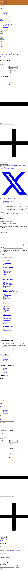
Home (4, 10)
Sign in (2, 430)
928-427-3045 (5, 1)
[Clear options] (9, 84)
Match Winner (8, 267)
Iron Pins (6, 303)
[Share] (3, 553)
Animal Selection (4, 76)
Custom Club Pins (7, 24)
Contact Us (5, 14)
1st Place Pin (8, 279)
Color (1, 66)
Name (2, 245)
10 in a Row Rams (10, 291)
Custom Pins (8, 54)
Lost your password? (14, 427)
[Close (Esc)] (5, 553)
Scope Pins (7, 315)
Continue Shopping (15, 550)
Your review (3, 232)
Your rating (3, 230)
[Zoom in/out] (0, 553)
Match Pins (5, 27)
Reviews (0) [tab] (6, 202)
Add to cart (3, 163)
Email (2, 247)
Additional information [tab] (8, 201)
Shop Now (5, 346)
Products (5, 13)
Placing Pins (6, 25)
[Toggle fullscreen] (2, 553)
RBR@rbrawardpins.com (8, 3)
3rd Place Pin (8, 326)
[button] (0, 434)
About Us (5, 12)
